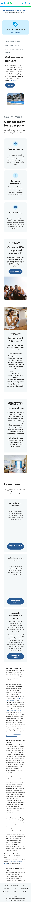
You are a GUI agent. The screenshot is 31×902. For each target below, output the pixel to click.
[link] (2, 3)
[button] (22, 3)
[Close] (28, 869)
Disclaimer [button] (13, 80)
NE (18, 10)
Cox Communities (8, 10)
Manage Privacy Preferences (15, 899)
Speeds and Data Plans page (14, 710)
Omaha (25, 10)
